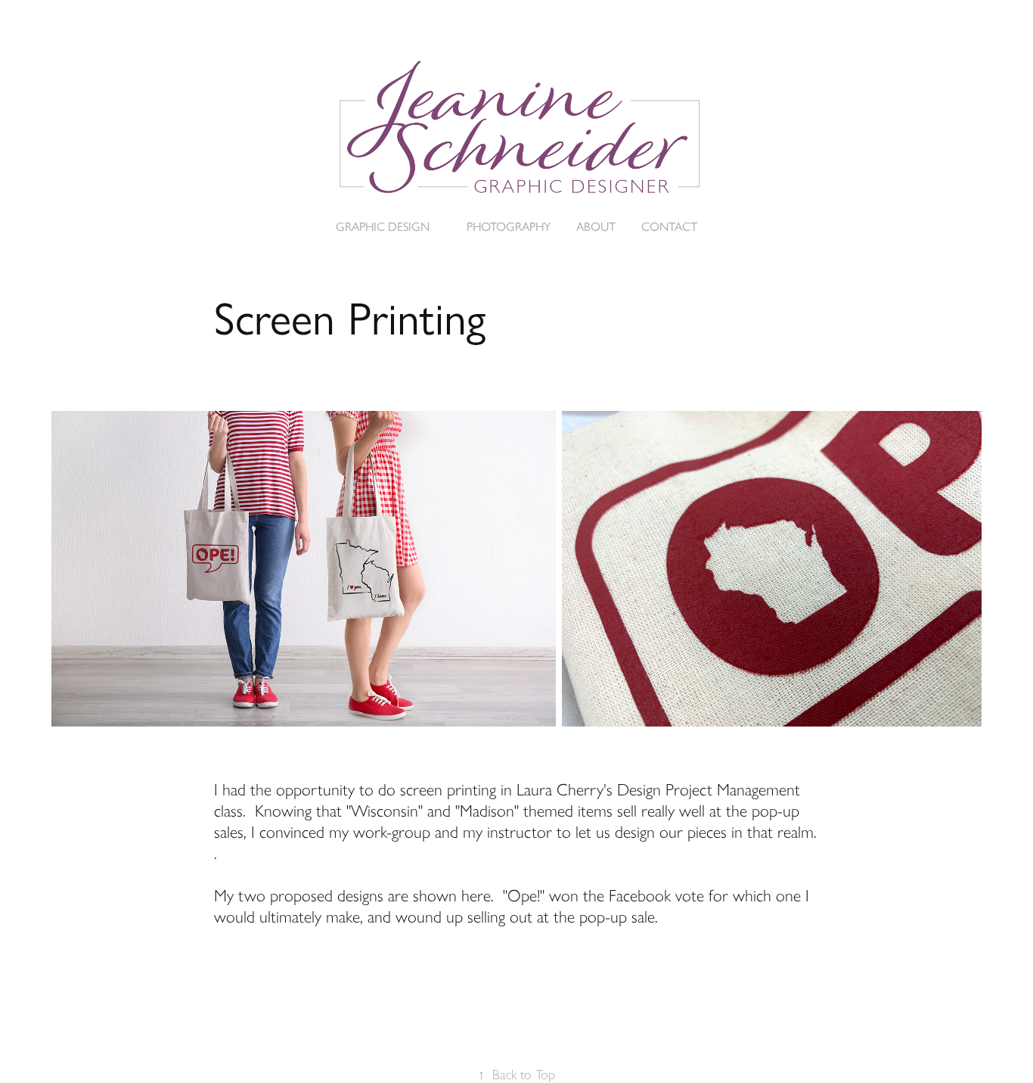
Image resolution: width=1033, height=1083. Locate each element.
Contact (669, 226)
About (596, 226)
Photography (509, 226)
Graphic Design (383, 226)
